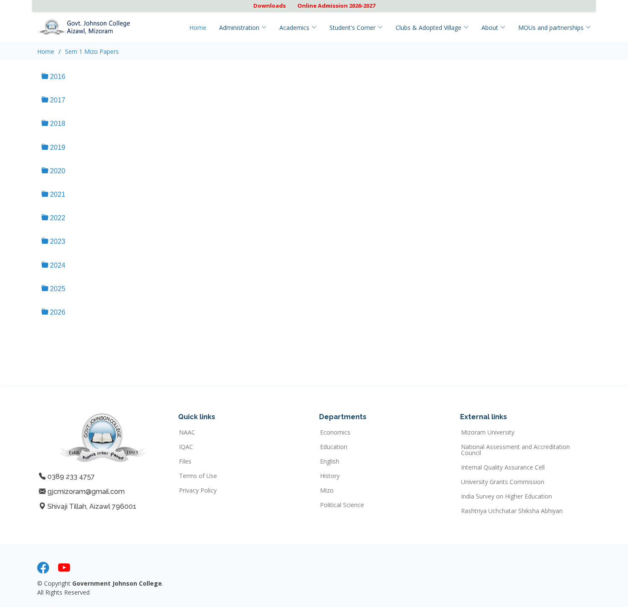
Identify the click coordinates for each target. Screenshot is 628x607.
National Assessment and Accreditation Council (515, 450)
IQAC (186, 447)
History (330, 476)
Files (185, 461)
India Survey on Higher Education (506, 496)
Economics (335, 432)
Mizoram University (487, 432)
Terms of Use (198, 476)
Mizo (327, 490)
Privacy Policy (198, 490)
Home (197, 27)
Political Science (342, 505)
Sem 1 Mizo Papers (92, 51)
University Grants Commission (502, 482)
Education (333, 447)
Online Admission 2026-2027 (336, 5)
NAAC (187, 432)
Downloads (269, 5)
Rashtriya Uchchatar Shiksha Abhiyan (512, 511)
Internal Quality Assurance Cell (503, 467)
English (329, 461)
